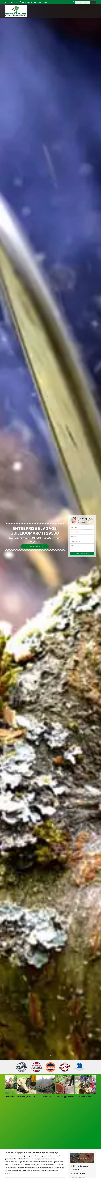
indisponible (12, 2)
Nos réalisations (34, 546)
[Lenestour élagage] (16, 11)
